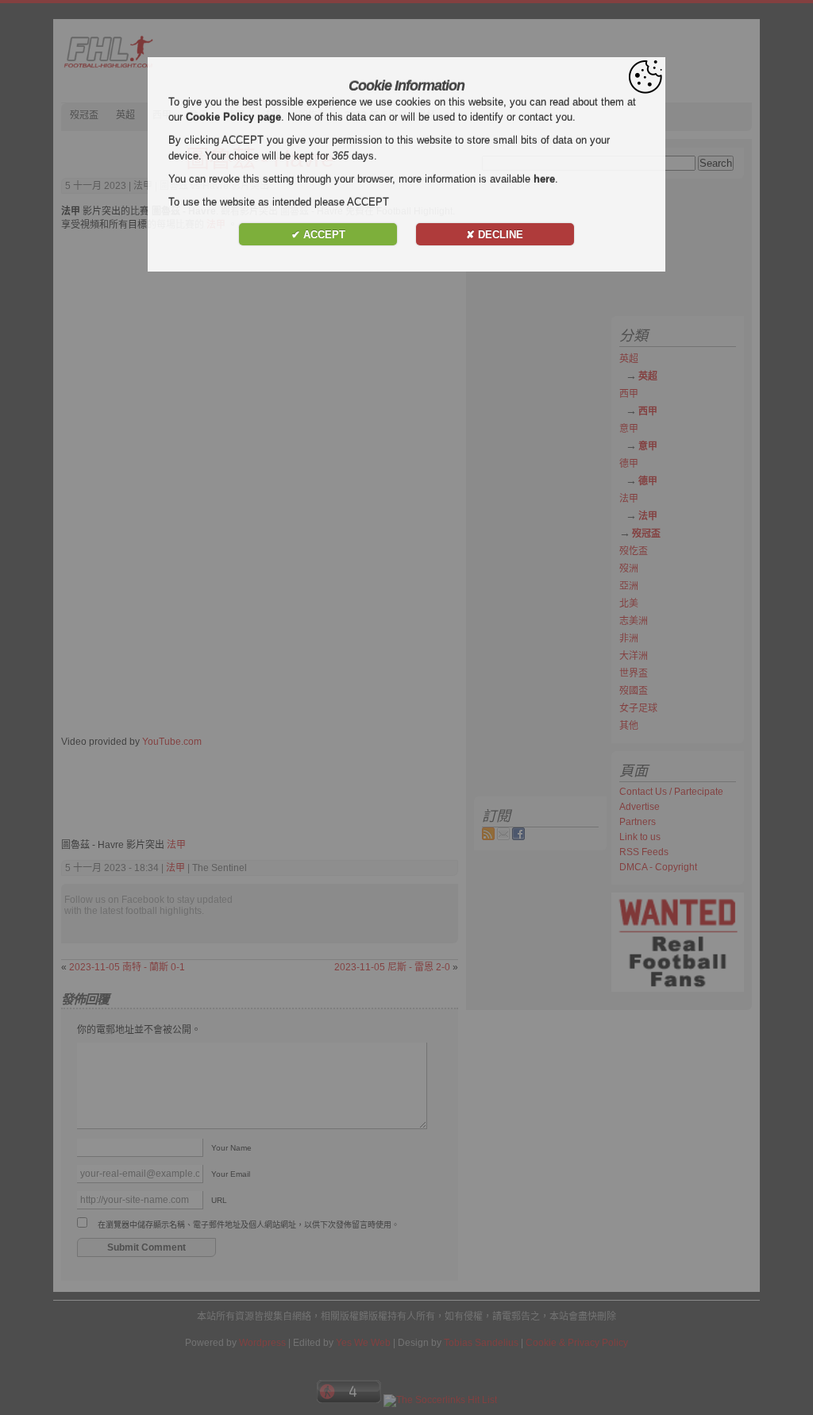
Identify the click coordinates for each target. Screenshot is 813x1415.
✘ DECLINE (494, 235)
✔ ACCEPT (318, 235)
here (544, 179)
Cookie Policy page (233, 117)
